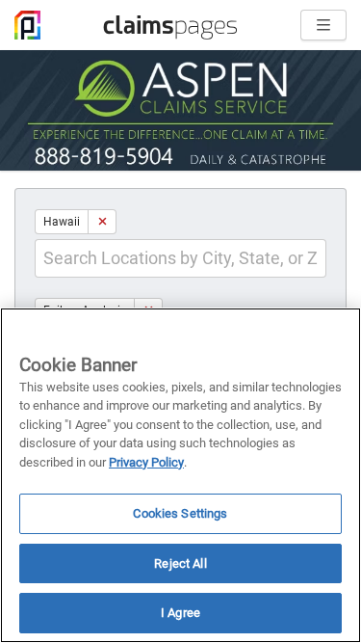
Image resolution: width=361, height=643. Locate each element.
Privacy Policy (146, 462)
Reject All (180, 563)
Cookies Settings (180, 513)
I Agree (180, 612)
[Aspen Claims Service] (180, 110)
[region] (180, 475)
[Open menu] (323, 25)
